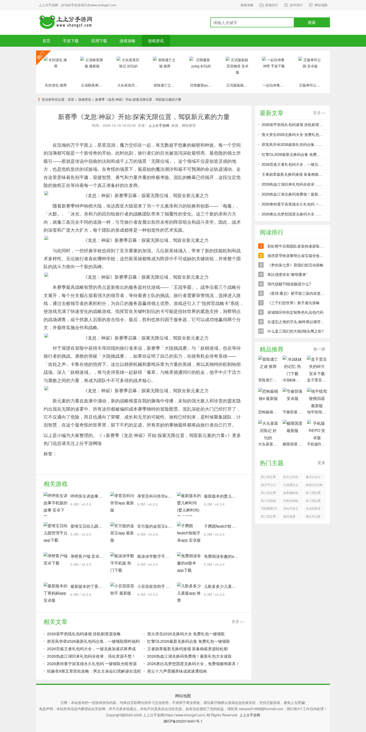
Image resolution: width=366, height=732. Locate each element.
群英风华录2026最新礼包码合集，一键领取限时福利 (93, 641)
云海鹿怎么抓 (290, 485)
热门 (43, 57)
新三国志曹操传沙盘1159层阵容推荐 (314, 501)
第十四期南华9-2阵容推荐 (269, 501)
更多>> (238, 621)
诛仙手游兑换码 (290, 509)
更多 (321, 462)
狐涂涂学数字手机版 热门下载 (163, 556)
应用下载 (99, 40)
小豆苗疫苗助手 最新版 (157, 586)
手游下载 (66, 22)
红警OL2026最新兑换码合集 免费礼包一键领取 (188, 641)
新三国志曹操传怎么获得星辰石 (313, 493)
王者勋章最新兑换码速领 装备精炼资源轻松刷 (187, 648)
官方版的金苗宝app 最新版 (161, 526)
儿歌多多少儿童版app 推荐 (227, 586)
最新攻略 (247, 4)
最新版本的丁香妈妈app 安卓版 (98, 586)
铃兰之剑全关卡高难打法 (290, 477)
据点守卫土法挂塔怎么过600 (268, 485)
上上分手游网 (158, 125)
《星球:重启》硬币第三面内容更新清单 (299, 293)
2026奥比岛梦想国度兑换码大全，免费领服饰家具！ (193, 663)
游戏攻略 (127, 40)
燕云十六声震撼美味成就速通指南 (177, 671)
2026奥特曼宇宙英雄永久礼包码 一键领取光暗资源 (92, 663)
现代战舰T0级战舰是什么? (289, 283)
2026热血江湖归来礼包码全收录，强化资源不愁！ (91, 656)
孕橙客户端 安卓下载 (88, 556)
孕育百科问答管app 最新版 (161, 496)
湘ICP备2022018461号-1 (183, 721)
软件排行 (296, 4)
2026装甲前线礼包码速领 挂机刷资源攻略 (84, 634)
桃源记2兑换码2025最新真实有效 (314, 485)
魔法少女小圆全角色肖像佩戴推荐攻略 (313, 477)
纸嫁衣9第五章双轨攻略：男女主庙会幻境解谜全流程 (94, 671)
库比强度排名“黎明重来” (287, 274)
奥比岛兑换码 (313, 517)
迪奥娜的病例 (290, 493)
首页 (46, 40)
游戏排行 (271, 4)
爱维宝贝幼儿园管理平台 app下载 (100, 526)
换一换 (319, 349)
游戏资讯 (156, 40)
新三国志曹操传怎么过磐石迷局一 (268, 493)
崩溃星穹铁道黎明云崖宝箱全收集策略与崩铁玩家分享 (312, 255)
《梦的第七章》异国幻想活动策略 (295, 264)
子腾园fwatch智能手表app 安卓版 (233, 526)
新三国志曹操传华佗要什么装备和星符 (268, 517)
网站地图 (320, 4)
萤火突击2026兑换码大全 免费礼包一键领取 (186, 634)
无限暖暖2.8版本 (269, 509)
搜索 (312, 22)
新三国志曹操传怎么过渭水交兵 (268, 477)
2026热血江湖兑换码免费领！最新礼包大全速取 (189, 656)
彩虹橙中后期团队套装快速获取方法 (297, 246)
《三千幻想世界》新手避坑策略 (293, 302)
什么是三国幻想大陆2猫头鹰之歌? (295, 331)
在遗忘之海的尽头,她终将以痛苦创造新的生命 (305, 321)
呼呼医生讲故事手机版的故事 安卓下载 (104, 496)
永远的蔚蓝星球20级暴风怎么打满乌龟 (313, 509)
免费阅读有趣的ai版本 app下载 (231, 556)
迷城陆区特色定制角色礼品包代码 (295, 312)
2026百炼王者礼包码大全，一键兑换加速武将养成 (91, 648)
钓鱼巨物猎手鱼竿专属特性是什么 (290, 501)
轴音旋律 (289, 516)
